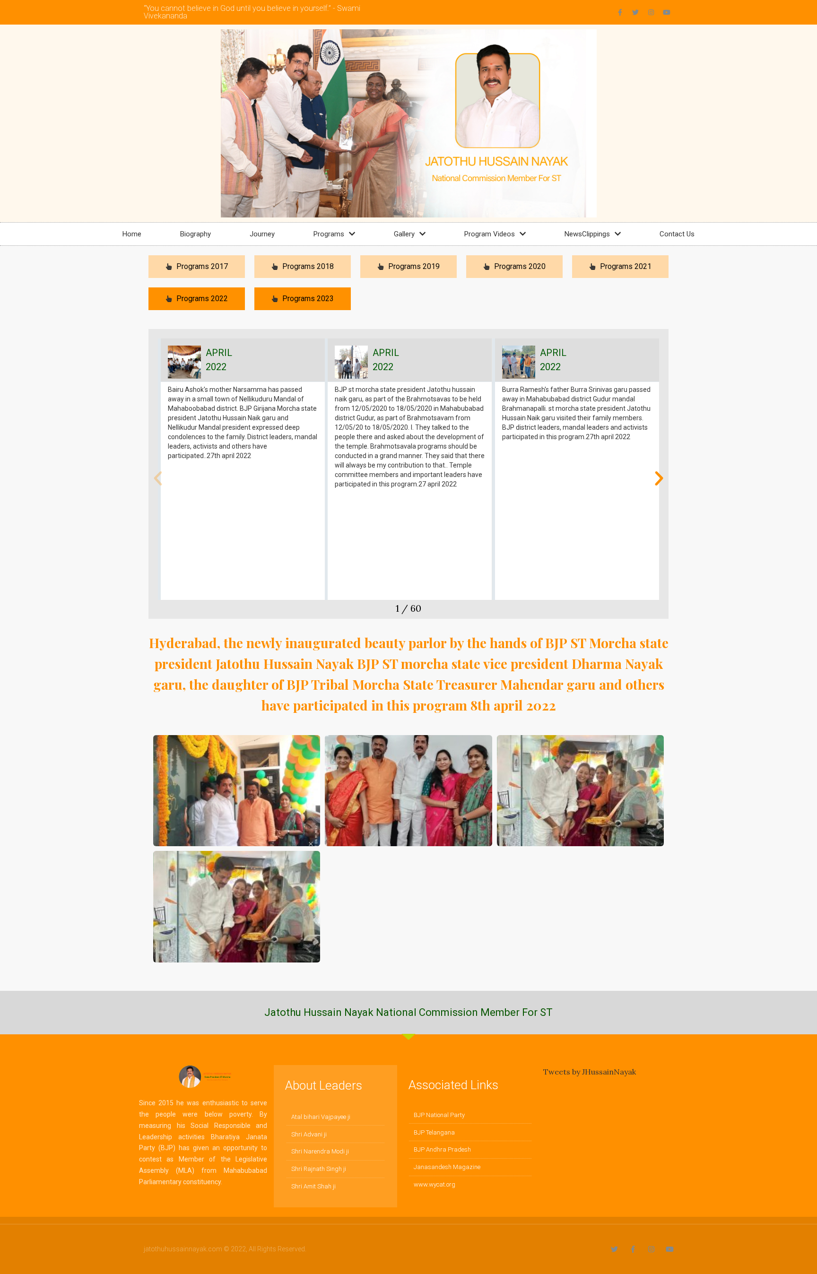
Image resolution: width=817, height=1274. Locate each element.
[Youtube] (666, 12)
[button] (157, 478)
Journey (262, 234)
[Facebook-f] (619, 12)
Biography (195, 234)
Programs (328, 234)
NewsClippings (587, 234)
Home (131, 234)
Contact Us (677, 234)
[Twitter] (635, 12)
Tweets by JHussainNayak (589, 1071)
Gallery (404, 234)
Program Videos (489, 234)
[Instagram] (651, 12)
